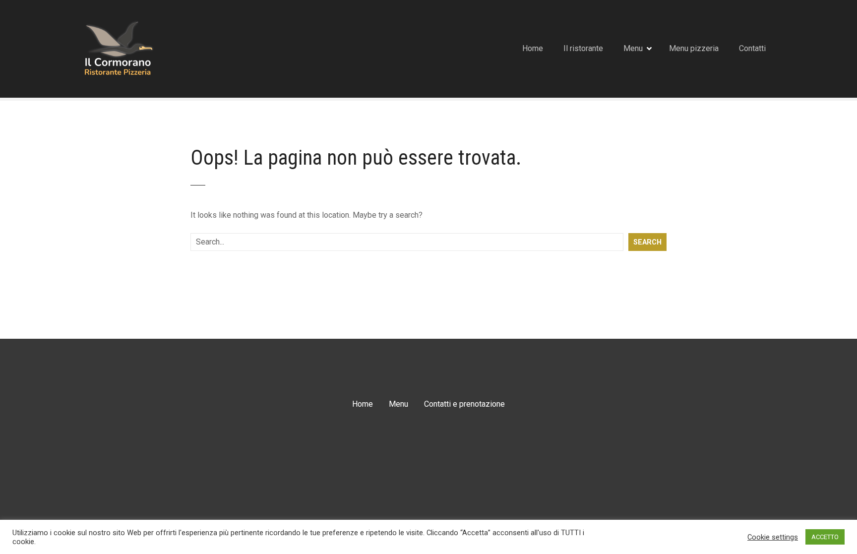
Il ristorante (583, 48)
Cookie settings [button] (772, 537)
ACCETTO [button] (825, 537)
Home (532, 48)
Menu (633, 48)
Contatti (752, 48)
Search (647, 242)
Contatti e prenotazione (464, 404)
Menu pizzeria (694, 48)
